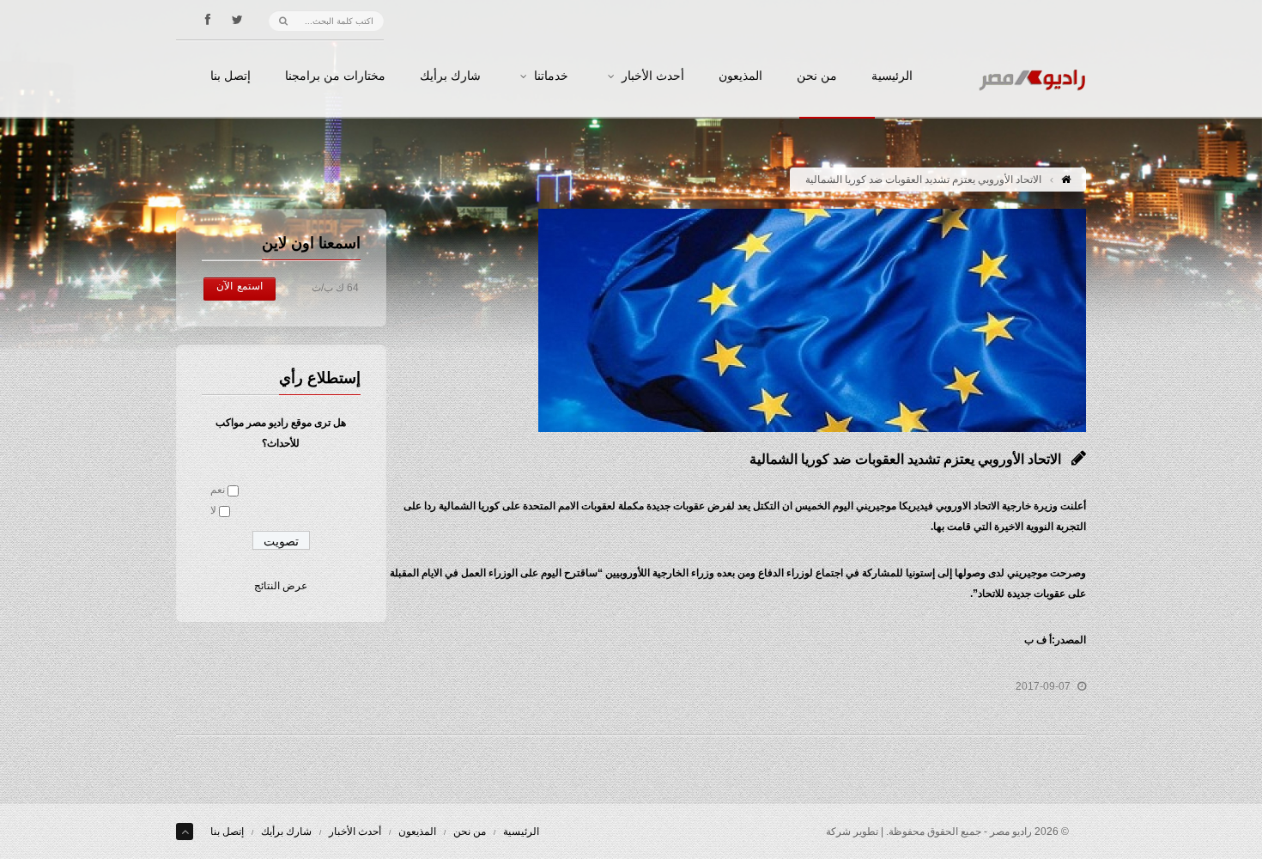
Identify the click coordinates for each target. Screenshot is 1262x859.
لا (213, 510)
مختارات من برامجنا (335, 76)
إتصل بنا (230, 76)
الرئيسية (892, 76)
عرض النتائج (280, 586)
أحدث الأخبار (653, 76)
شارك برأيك (450, 76)
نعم (217, 490)
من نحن (817, 76)
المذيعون (740, 76)
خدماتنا (551, 76)
